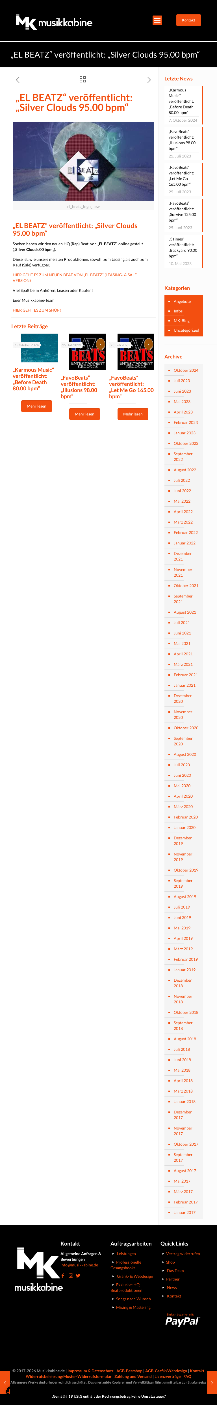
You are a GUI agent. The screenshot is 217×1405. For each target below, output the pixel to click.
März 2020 (183, 806)
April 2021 (183, 653)
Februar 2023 (186, 422)
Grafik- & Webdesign (135, 1276)
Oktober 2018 (186, 1012)
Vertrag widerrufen (183, 1253)
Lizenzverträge (168, 1376)
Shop (170, 1262)
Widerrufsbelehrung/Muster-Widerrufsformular (69, 1376)
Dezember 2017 (183, 1114)
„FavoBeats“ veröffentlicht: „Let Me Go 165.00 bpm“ (131, 386)
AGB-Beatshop (129, 1370)
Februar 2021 (186, 674)
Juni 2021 (182, 633)
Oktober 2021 (186, 585)
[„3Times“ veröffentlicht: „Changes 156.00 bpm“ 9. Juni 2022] (212, 1382)
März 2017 (183, 1191)
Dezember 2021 (183, 556)
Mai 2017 (182, 1181)
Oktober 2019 (186, 870)
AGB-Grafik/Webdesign (166, 1370)
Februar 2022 (186, 532)
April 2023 (183, 412)
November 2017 (183, 1131)
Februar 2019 (186, 959)
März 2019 (183, 948)
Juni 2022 (182, 490)
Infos (178, 310)
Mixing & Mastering (133, 1307)
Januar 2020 (185, 827)
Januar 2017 (185, 1212)
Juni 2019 (182, 917)
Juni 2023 (182, 391)
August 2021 (185, 612)
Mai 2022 (182, 501)
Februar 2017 (186, 1202)
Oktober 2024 (186, 370)
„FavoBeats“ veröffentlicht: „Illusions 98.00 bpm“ (79, 386)
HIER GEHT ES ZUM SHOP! (37, 310)
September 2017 (183, 1157)
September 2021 (183, 599)
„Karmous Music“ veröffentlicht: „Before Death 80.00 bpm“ (33, 378)
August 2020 (185, 754)
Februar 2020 (186, 817)
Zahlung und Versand (133, 1376)
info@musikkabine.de (79, 1264)
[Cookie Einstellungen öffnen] (12, 1397)
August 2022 (185, 469)
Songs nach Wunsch (133, 1298)
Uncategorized (186, 330)
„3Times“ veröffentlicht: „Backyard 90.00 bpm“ (183, 247)
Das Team (175, 1270)
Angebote (182, 301)
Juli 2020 (182, 764)
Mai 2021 (182, 643)
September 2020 (183, 741)
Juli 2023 (182, 380)
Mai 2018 (182, 1070)
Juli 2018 (182, 1049)
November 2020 (183, 714)
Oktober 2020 (186, 727)
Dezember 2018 (183, 983)
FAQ (187, 1376)
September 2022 (183, 456)
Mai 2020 (182, 785)
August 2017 (185, 1170)
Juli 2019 (182, 907)
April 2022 (183, 511)
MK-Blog (182, 320)
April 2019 (183, 938)
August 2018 (185, 1038)
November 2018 (183, 999)
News (172, 1287)
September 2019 (183, 883)
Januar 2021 (185, 685)
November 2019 (183, 857)
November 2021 (183, 572)
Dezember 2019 (183, 840)
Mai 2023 (182, 401)
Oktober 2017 (186, 1144)
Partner (173, 1279)
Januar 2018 (185, 1101)
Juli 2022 (182, 480)
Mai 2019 (182, 927)
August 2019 (185, 896)
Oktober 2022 (186, 443)
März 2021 (183, 664)
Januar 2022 (185, 542)
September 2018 (183, 1025)
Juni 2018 (182, 1059)
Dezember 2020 (183, 698)
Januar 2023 (185, 432)
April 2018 (183, 1080)
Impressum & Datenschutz (91, 1370)
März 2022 (183, 522)
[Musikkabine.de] (54, 20)
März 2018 (183, 1091)
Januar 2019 (185, 969)
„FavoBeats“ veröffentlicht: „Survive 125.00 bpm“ (182, 211)
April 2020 (183, 796)
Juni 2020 (182, 775)
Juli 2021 (182, 622)
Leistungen (126, 1253)
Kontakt (174, 1296)
